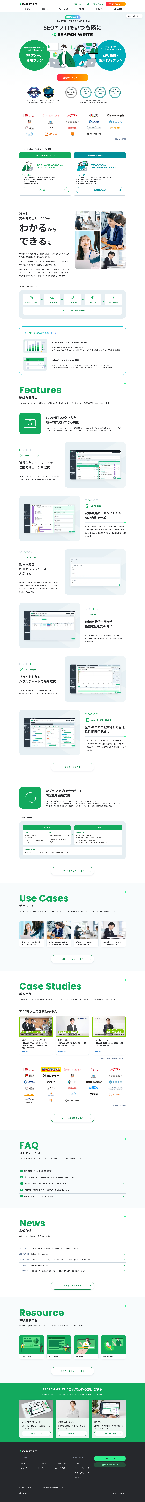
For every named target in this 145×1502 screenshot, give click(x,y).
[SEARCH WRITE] (28, 1451)
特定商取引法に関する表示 (51, 1487)
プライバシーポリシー (34, 1487)
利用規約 (21, 1487)
